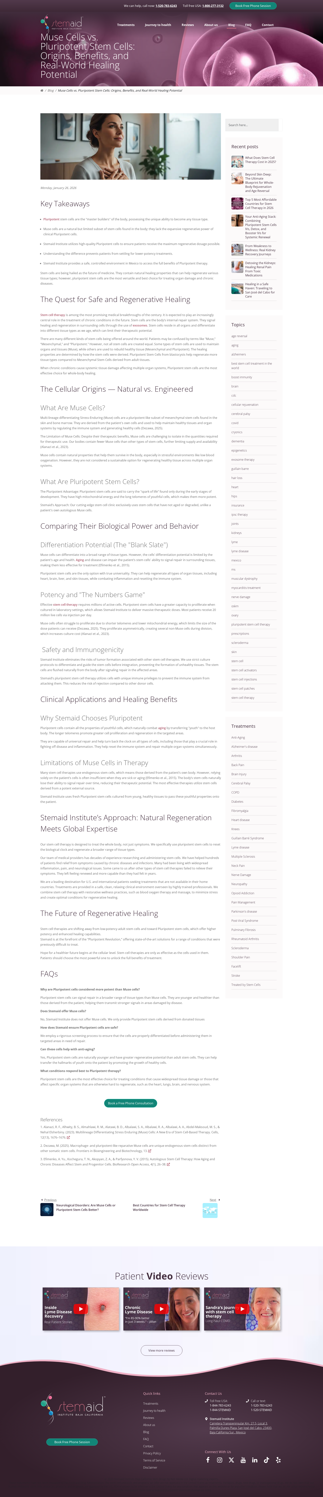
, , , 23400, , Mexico (241, 1427)
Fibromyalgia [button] (239, 811)
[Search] (281, 125)
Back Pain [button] (237, 765)
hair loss (236, 478)
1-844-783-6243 (220, 1405)
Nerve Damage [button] (241, 875)
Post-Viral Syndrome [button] (244, 921)
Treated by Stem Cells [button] (245, 985)
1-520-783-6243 (166, 6)
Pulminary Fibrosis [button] (243, 930)
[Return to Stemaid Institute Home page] (61, 24)
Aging (80, 560)
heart (234, 487)
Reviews (148, 1418)
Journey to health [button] (158, 25)
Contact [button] (268, 25)
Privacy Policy (152, 1453)
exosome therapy (242, 460)
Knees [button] (235, 829)
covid (235, 423)
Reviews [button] (188, 25)
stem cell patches (243, 688)
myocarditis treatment (246, 588)
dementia (237, 441)
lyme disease (240, 551)
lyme (234, 542)
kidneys (236, 533)
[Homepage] (41, 90)
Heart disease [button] (240, 820)
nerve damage (240, 597)
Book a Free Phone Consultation (130, 1103)
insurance (237, 505)
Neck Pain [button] (238, 866)
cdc (233, 395)
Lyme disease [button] (240, 847)
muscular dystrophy (244, 579)
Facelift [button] (236, 966)
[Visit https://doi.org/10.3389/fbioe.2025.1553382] (149, 1151)
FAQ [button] (248, 25)
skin (234, 652)
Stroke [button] (235, 976)
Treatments (150, 1403)
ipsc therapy (239, 514)
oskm (235, 606)
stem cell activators (244, 670)
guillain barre (240, 469)
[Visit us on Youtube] (244, 1461)
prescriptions (240, 634)
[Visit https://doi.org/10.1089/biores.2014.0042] (168, 1164)
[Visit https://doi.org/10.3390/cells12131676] (68, 1137)
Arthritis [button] (236, 756)
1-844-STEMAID (220, 1410)
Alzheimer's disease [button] (244, 747)
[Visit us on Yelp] (279, 1461)
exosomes (140, 325)
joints (235, 524)
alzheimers (238, 354)
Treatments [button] (126, 25)
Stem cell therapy (52, 315)
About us (149, 1425)
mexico (236, 560)
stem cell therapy (65, 605)
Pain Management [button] (243, 902)
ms (233, 569)
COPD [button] (235, 792)
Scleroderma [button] (240, 948)
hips (234, 496)
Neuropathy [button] (239, 884)
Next (213, 1200)
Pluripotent (51, 219)
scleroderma (239, 643)
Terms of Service (154, 1460)
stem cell (237, 661)
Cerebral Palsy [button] (240, 783)
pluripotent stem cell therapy (250, 624)
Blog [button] (231, 25)
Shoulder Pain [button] (240, 957)
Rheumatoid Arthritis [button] (245, 939)
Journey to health (154, 1411)
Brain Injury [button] (238, 774)
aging (162, 728)
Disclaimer (150, 1467)
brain (234, 386)
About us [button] (211, 25)
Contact (148, 1446)
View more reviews (161, 1350)
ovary (234, 615)
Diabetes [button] (237, 802)
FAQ (146, 1439)
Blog (50, 90)
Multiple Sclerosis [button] (243, 856)
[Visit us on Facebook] (208, 1461)
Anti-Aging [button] (238, 737)
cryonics (236, 432)
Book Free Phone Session (253, 6)
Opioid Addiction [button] (242, 893)
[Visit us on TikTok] (267, 1461)
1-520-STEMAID (261, 1410)
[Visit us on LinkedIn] (255, 1461)
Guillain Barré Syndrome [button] (247, 838)
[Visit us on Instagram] (220, 1461)
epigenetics (239, 450)
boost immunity (241, 377)
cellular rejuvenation (244, 405)
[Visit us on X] (232, 1461)
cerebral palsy (240, 414)
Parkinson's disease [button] (244, 911)
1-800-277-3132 (213, 6)
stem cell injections (244, 679)
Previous (50, 1200)
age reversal (239, 336)
